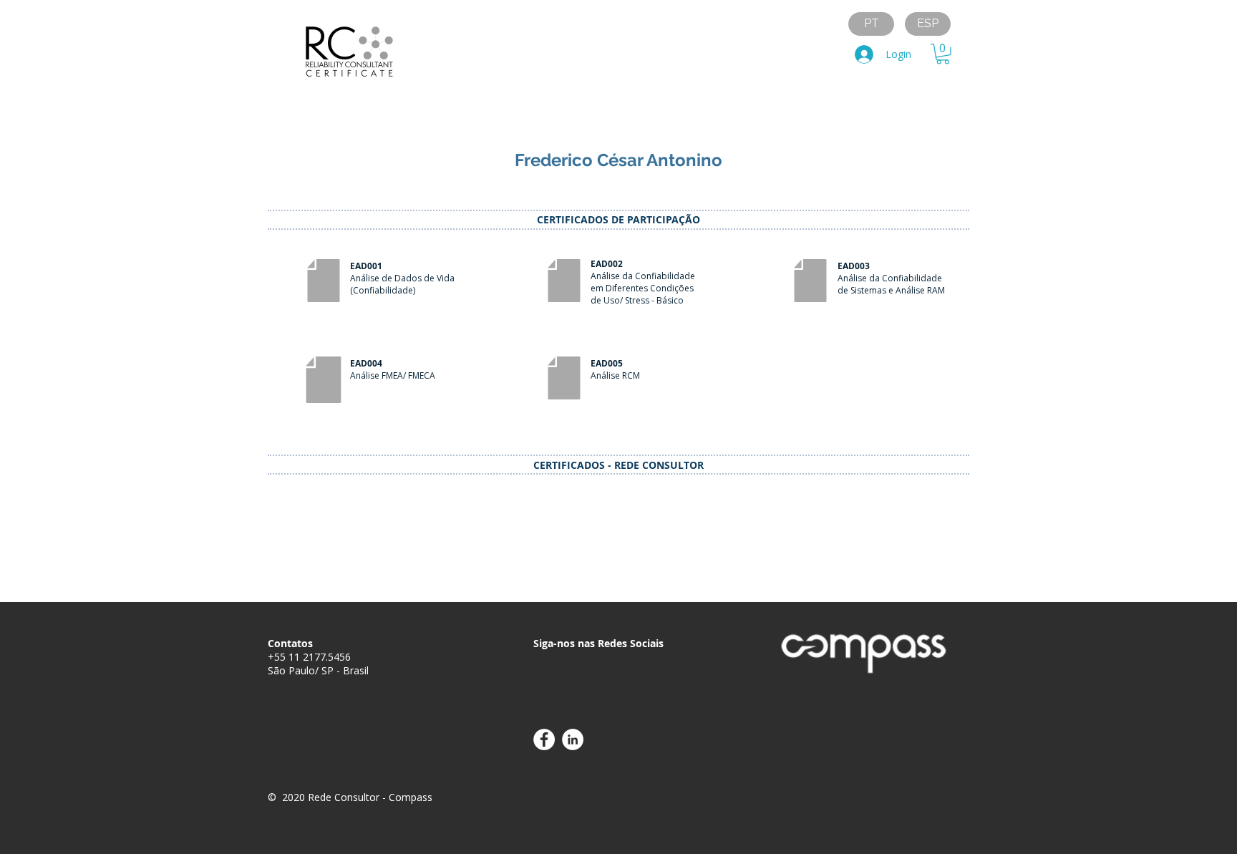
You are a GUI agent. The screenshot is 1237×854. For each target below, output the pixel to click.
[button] (943, 54)
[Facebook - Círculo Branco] (544, 739)
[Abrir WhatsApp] (1201, 818)
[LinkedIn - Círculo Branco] (572, 739)
